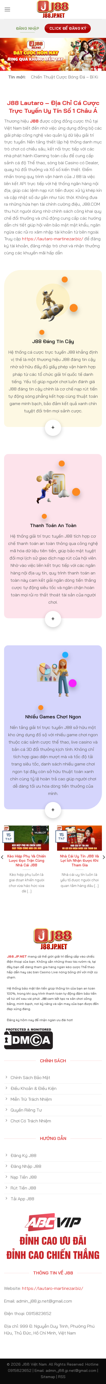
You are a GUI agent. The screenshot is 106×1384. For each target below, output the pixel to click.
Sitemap (48, 1376)
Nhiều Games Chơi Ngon (53, 717)
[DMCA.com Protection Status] (28, 1038)
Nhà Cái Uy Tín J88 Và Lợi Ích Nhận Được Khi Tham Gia (79, 860)
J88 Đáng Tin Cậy (53, 341)
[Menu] (7, 9)
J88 (34, 121)
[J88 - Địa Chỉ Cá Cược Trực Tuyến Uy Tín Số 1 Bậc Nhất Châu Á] (53, 9)
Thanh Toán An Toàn (53, 525)
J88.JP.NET (17, 956)
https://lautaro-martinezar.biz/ (52, 238)
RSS (62, 1376)
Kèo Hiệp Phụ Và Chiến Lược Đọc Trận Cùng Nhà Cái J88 (26, 860)
